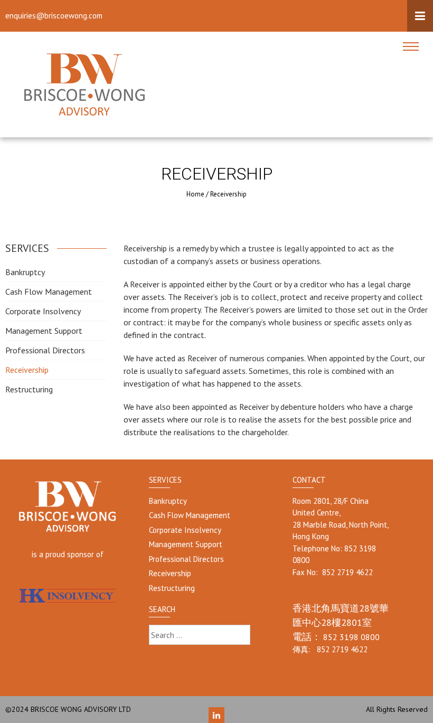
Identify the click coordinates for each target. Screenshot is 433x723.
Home (195, 194)
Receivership (27, 369)
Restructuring (29, 389)
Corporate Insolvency (43, 311)
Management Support (43, 330)
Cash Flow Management (48, 291)
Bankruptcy (25, 272)
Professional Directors (45, 350)
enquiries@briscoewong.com (53, 16)
